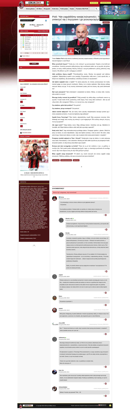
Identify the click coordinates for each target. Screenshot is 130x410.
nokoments (62, 337)
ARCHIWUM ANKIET (26, 132)
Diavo (60, 296)
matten (61, 308)
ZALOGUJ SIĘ (94, 2)
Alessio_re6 (68, 218)
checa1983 (62, 323)
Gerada (67, 233)
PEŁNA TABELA (25, 55)
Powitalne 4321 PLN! (82, 8)
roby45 (61, 275)
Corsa (62, 197)
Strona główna (30, 8)
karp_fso (61, 370)
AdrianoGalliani (63, 387)
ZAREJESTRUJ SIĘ (105, 2)
